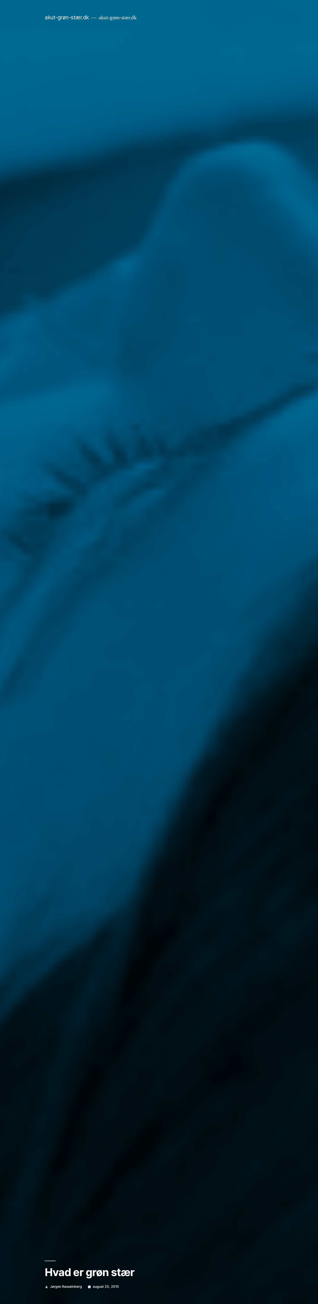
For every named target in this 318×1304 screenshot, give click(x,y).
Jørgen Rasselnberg (66, 1287)
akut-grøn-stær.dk (67, 17)
